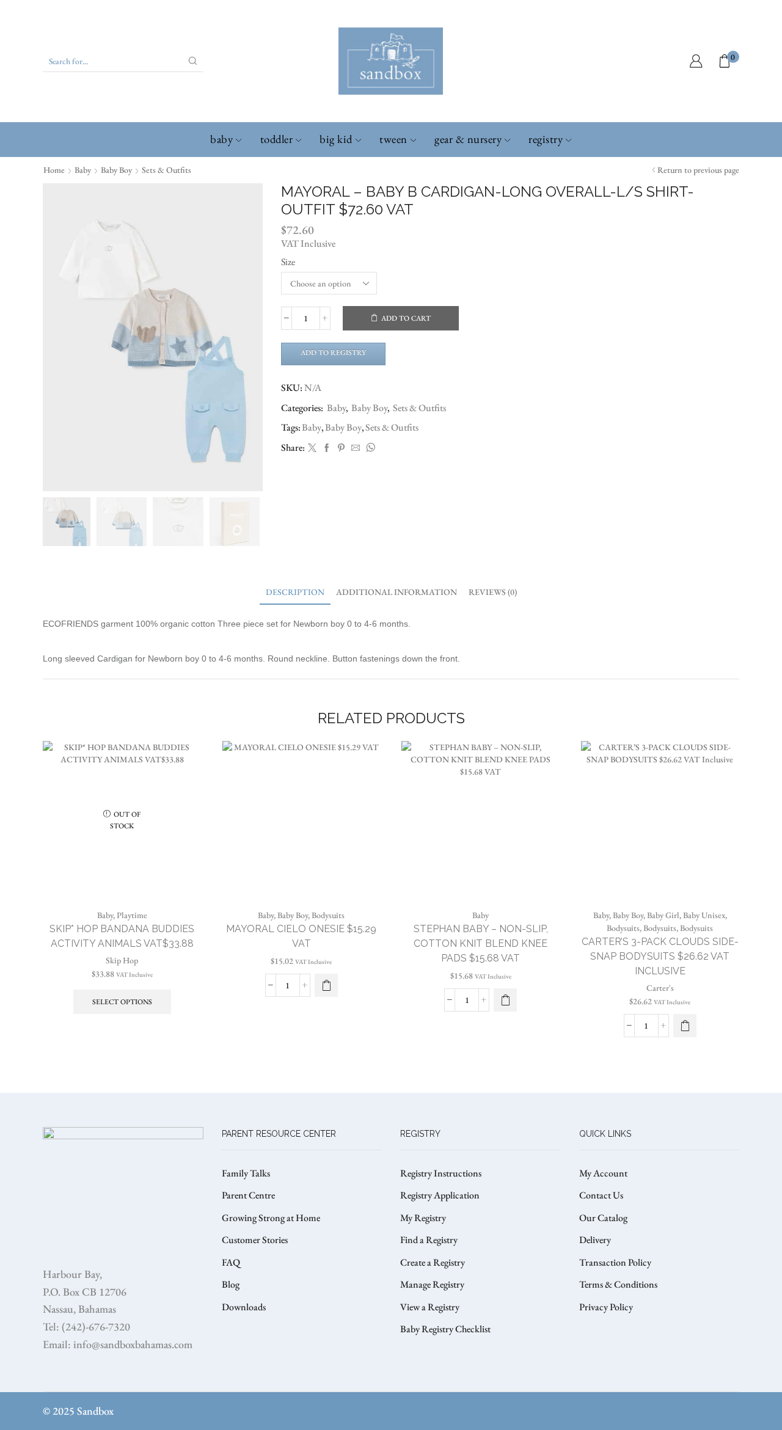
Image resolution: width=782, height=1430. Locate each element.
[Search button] (193, 61)
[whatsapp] (369, 448)
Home (54, 169)
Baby (221, 139)
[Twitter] (312, 448)
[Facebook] (327, 448)
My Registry (423, 1217)
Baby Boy (116, 169)
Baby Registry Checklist (445, 1328)
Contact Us (601, 1195)
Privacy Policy (606, 1306)
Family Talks (246, 1173)
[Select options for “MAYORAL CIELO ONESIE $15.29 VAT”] (326, 985)
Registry (545, 139)
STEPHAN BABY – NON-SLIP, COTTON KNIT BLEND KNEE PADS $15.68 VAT (481, 943)
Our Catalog (603, 1217)
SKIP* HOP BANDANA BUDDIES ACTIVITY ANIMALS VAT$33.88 (121, 936)
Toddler (276, 139)
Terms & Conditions (618, 1284)
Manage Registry (432, 1284)
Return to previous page (698, 169)
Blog (230, 1284)
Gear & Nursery (468, 139)
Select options (122, 1002)
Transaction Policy (615, 1262)
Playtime (132, 915)
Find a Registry (429, 1239)
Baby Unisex (704, 915)
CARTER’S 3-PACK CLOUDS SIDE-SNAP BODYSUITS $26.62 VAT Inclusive (660, 956)
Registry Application (440, 1195)
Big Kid (336, 139)
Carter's (660, 987)
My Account (603, 1173)
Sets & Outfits (166, 169)
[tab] (295, 592)
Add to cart (406, 318)
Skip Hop (122, 960)
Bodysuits (328, 915)
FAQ (231, 1262)
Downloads (244, 1306)
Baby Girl (663, 915)
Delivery (595, 1239)
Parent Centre (248, 1195)
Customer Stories (255, 1239)
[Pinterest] (341, 448)
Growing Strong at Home (271, 1217)
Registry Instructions (440, 1173)
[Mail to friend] (355, 448)
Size (288, 261)
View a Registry (429, 1306)
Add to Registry (333, 352)
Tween (393, 139)
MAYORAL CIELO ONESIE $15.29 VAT (301, 936)
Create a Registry (432, 1262)
